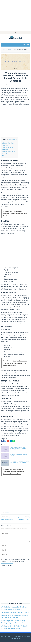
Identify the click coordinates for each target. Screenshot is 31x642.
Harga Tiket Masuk (8, 152)
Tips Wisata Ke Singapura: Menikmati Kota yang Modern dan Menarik (19, 461)
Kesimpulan (6, 156)
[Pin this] (8, 441)
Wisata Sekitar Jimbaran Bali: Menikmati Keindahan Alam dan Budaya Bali (18, 448)
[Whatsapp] (13, 441)
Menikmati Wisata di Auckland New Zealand (19, 454)
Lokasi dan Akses (8, 143)
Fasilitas (5, 145)
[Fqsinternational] (15, 37)
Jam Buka (5, 154)
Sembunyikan (13, 139)
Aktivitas (5, 149)
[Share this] (2, 441)
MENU (27, 44)
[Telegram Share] (11, 441)
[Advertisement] (15, 15)
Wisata (7, 512)
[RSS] (15, 32)
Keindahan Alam (7, 147)
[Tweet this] (5, 441)
